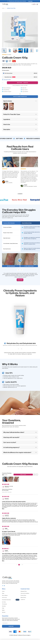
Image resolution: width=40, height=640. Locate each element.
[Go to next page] (23, 564)
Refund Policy (23, 597)
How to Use (4, 597)
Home (3, 591)
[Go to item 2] (10, 479)
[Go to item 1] (5, 479)
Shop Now (30, 1)
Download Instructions (10, 599)
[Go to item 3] (16, 479)
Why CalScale (5, 595)
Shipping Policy (24, 591)
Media (3, 610)
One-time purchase (8, 73)
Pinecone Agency (26, 635)
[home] (5, 4)
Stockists (4, 606)
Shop (3, 593)
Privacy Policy (23, 595)
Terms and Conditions (25, 593)
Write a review (23, 474)
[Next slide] (21, 270)
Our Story (4, 601)
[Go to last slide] (18, 270)
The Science (4, 604)
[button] (32, 4)
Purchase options (5, 70)
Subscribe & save (10, 77)
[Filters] (34, 474)
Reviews (3, 612)
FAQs (3, 608)
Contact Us (23, 599)
